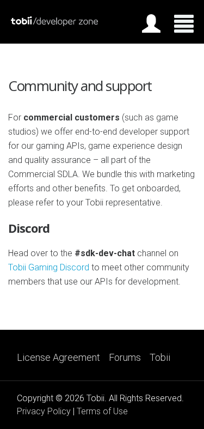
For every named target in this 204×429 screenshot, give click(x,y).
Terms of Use (102, 411)
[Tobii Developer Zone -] (54, 24)
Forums (125, 357)
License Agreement (58, 357)
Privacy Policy (44, 411)
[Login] (151, 26)
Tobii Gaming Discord (48, 267)
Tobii (160, 357)
